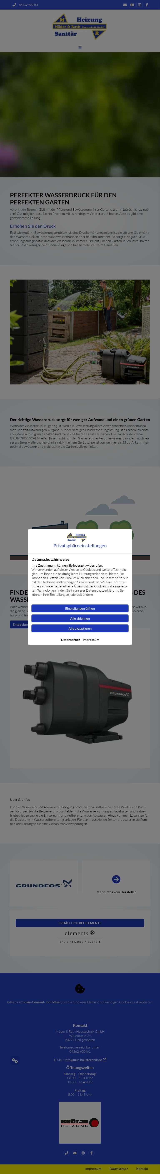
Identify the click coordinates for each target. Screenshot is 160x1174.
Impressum (91, 640)
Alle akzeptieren (80, 628)
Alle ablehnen (80, 618)
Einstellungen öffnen (80, 608)
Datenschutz (70, 640)
